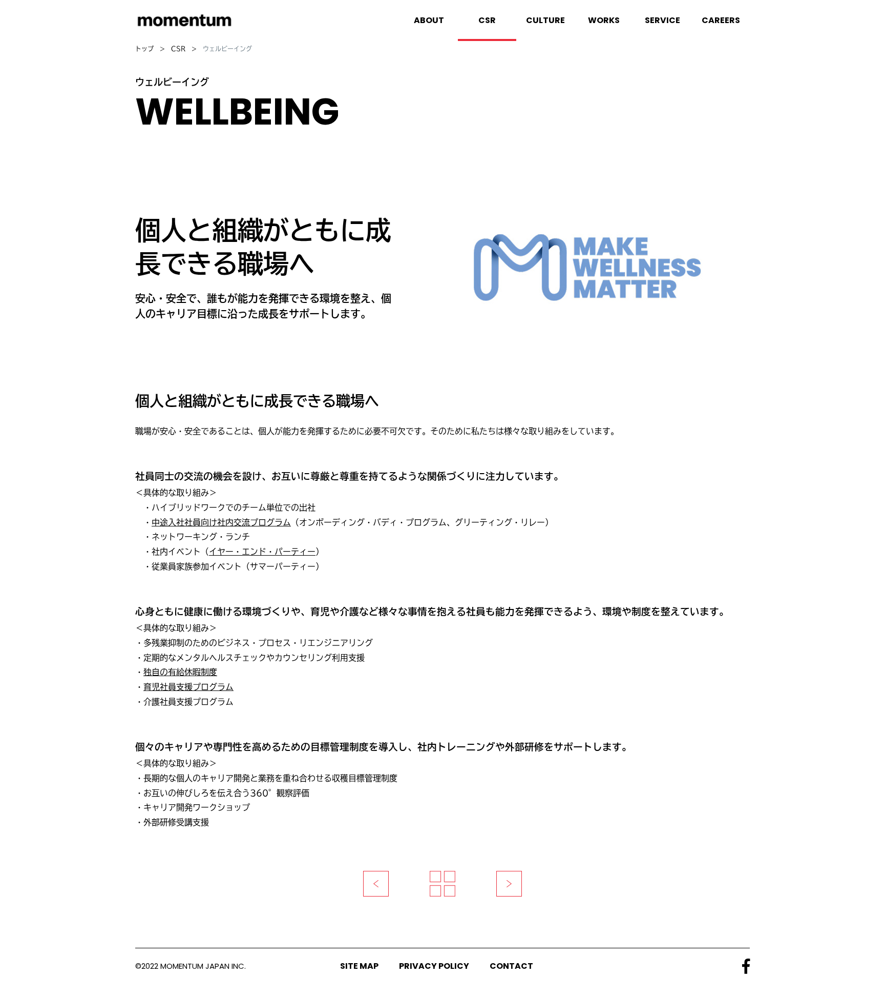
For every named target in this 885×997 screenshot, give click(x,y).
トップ (144, 49)
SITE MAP (359, 966)
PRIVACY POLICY (434, 966)
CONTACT (511, 966)
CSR (178, 49)
